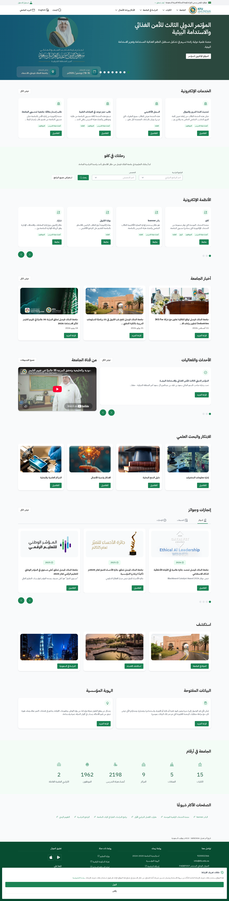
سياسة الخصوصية (79, 877)
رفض (114, 891)
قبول (115, 884)
